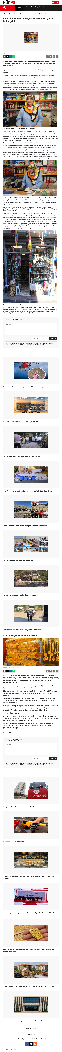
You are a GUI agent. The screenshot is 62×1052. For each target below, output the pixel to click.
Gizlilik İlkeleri (35, 1039)
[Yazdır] (47, 56)
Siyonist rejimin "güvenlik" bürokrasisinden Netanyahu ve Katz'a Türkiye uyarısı (34, 8)
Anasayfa (7, 14)
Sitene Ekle (44, 1039)
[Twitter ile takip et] (31, 1044)
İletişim (28, 1039)
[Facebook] (4, 56)
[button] (50, 56)
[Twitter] (7, 56)
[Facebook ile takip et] (27, 1044)
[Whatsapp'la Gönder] (13, 56)
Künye (23, 1039)
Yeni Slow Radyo (31, 1028)
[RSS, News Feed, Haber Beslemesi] (35, 1044)
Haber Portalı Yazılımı (11, 1049)
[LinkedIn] (10, 56)
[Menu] (53, 2)
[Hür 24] (9, 2)
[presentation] (9, 8)
